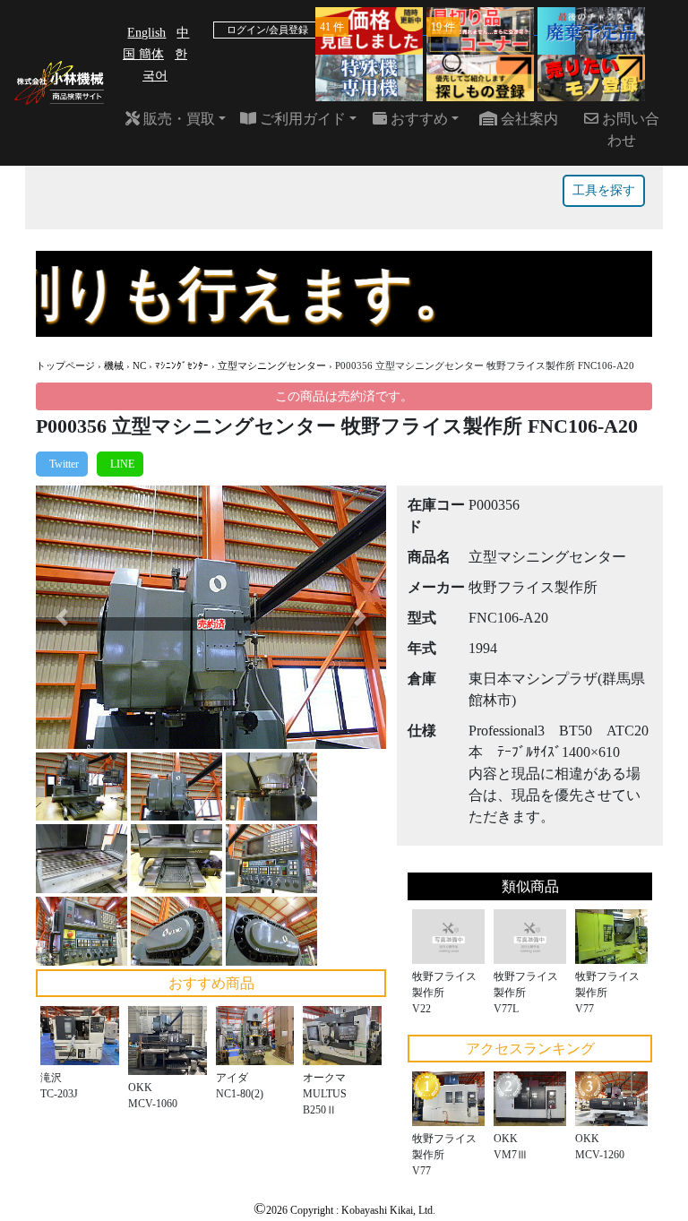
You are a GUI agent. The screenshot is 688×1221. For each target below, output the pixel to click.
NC (139, 365)
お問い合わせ (628, 129)
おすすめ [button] (417, 118)
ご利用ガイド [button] (301, 118)
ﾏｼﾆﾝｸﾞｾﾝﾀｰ (182, 365)
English (146, 32)
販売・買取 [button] (177, 118)
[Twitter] (62, 464)
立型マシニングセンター (272, 365)
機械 (114, 365)
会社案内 (527, 118)
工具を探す (603, 190)
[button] (62, 617)
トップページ (65, 365)
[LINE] (120, 464)
